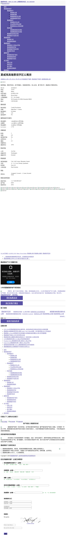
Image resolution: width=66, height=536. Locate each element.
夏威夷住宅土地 (14, 22)
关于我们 (6, 60)
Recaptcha (6, 517)
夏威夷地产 (10, 20)
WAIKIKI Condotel (27, 314)
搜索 (2, 318)
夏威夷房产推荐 (26, 79)
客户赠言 (9, 66)
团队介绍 (9, 62)
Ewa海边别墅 (26, 311)
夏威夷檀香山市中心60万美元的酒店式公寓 (17, 258)
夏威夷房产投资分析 (13, 35)
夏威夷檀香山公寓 (59, 314)
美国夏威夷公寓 (46, 79)
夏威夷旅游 (7, 37)
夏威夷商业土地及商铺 (16, 26)
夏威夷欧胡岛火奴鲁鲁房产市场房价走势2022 (17, 346)
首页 (5, 7)
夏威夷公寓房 (38, 253)
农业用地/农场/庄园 (15, 24)
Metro (18, 253)
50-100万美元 (4, 253)
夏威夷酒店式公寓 (15, 16)
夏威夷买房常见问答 (13, 33)
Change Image (30, 523)
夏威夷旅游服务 (11, 41)
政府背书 (9, 64)
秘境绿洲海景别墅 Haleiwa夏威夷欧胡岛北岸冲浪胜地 (19, 344)
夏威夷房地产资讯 (12, 54)
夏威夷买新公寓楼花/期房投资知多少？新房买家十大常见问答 (21, 337)
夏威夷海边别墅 (17, 311)
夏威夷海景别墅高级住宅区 (13, 314)
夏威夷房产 (10, 10)
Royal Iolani (23, 253)
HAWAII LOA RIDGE (38, 311)
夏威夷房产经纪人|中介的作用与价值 (14, 335)
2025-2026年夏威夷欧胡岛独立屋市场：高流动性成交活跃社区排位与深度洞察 (26, 329)
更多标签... (62, 316)
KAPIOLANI (12, 253)
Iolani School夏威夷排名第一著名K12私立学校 (17, 342)
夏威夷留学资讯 (11, 58)
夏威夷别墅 (13, 14)
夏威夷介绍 (10, 39)
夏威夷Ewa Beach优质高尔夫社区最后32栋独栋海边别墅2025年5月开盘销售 (25, 333)
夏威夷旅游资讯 (11, 56)
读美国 (3, 79)
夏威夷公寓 (13, 12)
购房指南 (9, 28)
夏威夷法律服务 (11, 68)
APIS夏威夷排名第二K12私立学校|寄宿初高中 (17, 339)
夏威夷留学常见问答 (13, 49)
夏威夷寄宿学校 (11, 47)
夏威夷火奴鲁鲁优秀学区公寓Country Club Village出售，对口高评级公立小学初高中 (27, 331)
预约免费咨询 (11, 298)
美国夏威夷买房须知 (16, 30)
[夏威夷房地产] (5, 3)
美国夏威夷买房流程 (16, 31)
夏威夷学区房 (11, 51)
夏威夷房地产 (8, 8)
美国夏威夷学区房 (15, 18)
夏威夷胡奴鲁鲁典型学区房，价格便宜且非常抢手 (19, 256)
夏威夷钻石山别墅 (38, 314)
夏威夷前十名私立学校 (13, 45)
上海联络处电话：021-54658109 (25, 1)
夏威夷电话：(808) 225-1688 (8, 1)
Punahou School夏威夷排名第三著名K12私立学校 (17, 341)
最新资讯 (6, 53)
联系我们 (6, 70)
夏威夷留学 (7, 43)
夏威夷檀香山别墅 (48, 314)
